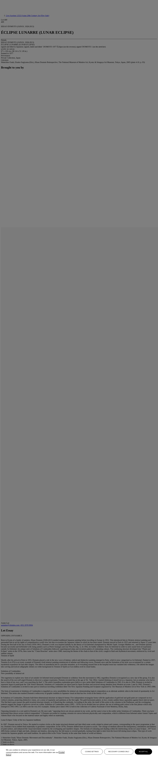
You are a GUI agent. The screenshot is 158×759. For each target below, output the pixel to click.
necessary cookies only (118, 751)
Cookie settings (92, 751)
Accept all (143, 751)
